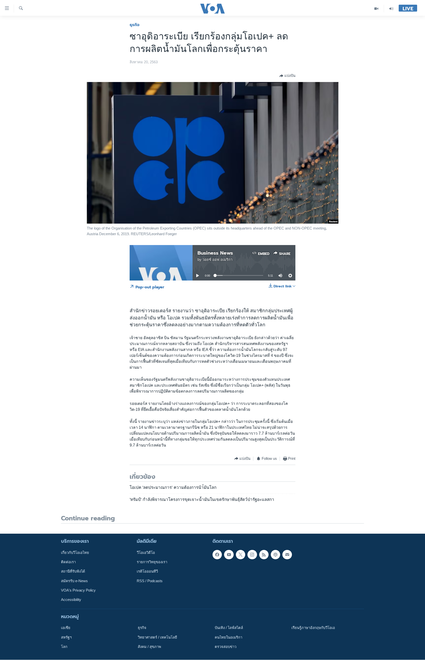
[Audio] (391, 8)
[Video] (376, 8)
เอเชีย (65, 628)
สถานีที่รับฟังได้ (73, 572)
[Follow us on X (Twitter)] (240, 554)
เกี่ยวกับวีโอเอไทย (75, 553)
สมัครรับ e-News (74, 581)
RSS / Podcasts (150, 581)
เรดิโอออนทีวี (147, 572)
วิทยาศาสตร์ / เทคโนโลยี (157, 637)
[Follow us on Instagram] (252, 554)
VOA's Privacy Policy (78, 590)
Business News (215, 253)
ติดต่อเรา (68, 562)
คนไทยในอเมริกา (228, 637)
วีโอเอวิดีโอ (146, 553)
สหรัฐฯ (66, 637)
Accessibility (71, 600)
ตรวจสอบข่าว (225, 647)
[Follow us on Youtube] (228, 554)
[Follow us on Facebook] (217, 554)
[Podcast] (275, 554)
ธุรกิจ (134, 24)
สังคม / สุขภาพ (149, 647)
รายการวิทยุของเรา (152, 562)
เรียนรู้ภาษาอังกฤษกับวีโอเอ (313, 628)
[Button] (287, 76)
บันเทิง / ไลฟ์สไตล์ (229, 628)
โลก (64, 647)
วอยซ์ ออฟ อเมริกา (217, 260)
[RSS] (264, 554)
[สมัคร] (287, 554)
